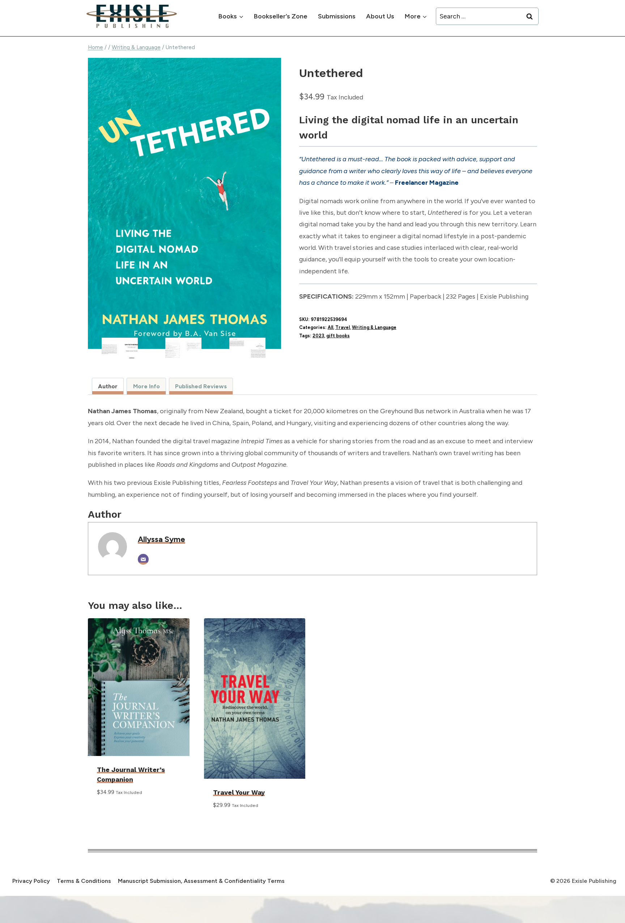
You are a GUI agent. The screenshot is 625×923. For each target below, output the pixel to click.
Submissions (337, 16)
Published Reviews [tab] (201, 386)
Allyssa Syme (161, 539)
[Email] (143, 559)
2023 (318, 335)
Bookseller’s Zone (280, 16)
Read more (113, 813)
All (330, 327)
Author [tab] (108, 386)
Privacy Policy (31, 880)
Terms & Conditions (84, 880)
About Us (380, 16)
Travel (342, 327)
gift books (338, 335)
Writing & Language (374, 327)
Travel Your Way (239, 792)
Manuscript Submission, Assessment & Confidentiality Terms (201, 880)
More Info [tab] (146, 386)
